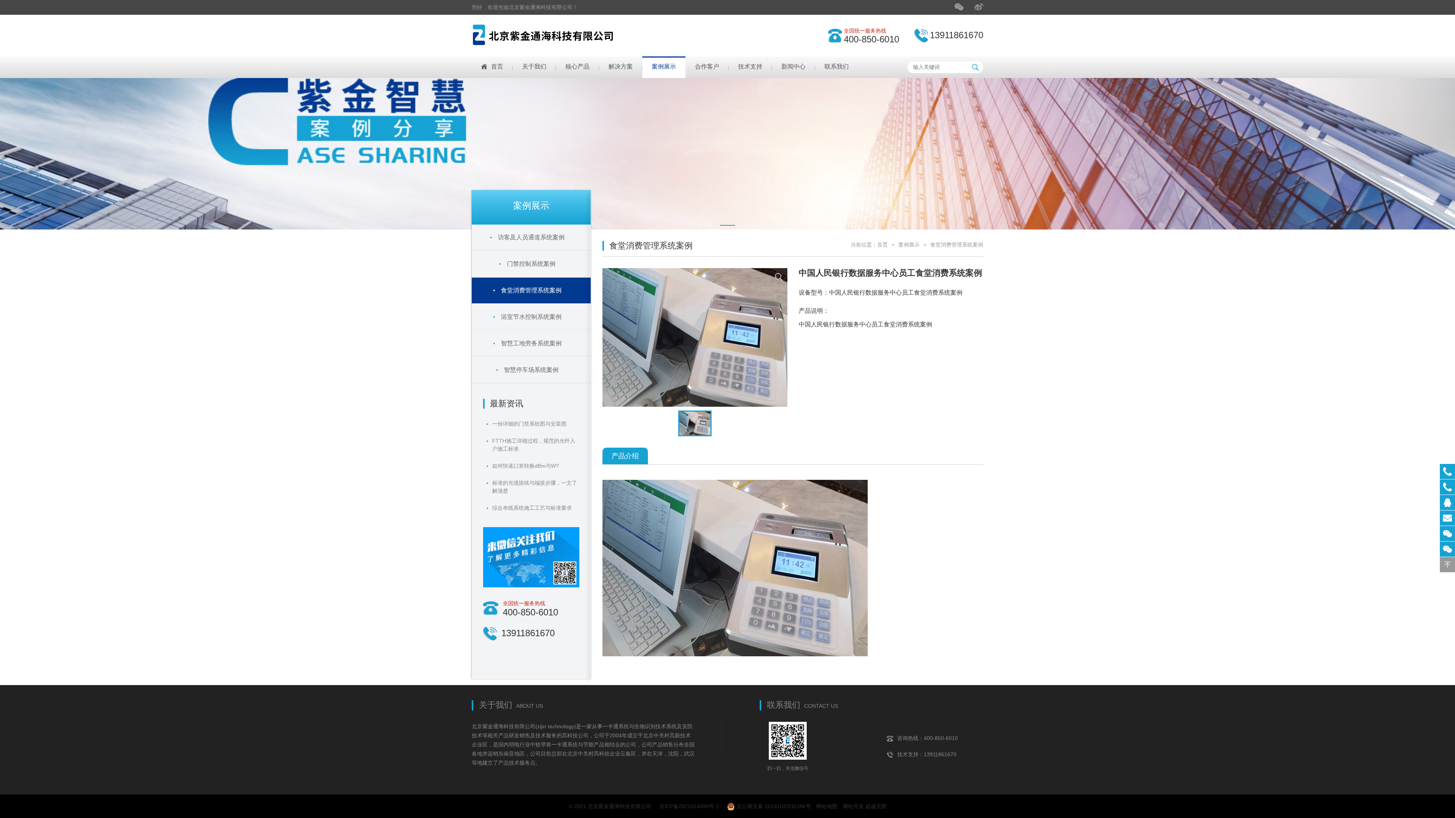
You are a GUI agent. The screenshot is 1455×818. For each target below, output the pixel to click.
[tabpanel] (727, 153)
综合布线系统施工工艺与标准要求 (532, 508)
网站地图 (826, 806)
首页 (882, 245)
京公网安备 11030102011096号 (774, 806)
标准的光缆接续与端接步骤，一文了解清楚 (534, 487)
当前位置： (864, 245)
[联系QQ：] (1447, 502)
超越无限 (876, 806)
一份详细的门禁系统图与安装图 (529, 424)
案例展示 (909, 245)
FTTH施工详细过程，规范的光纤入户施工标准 (533, 445)
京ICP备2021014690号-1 (689, 806)
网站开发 (853, 806)
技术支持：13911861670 (926, 754)
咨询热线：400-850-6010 (927, 738)
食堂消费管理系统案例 (956, 245)
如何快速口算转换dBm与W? (525, 466)
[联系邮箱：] (1447, 518)
